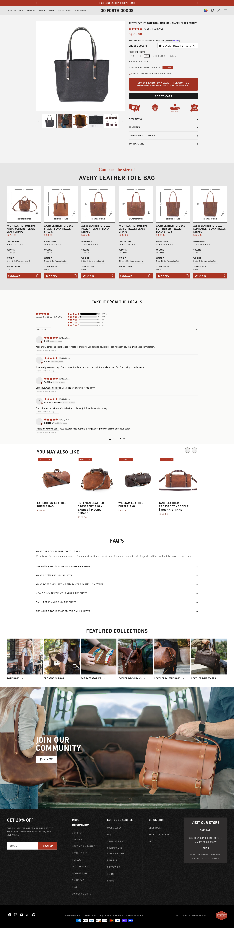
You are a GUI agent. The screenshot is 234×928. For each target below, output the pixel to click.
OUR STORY (80, 10)
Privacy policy (92, 915)
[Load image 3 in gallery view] (80, 121)
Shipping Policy (116, 841)
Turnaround (136, 143)
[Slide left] (39, 121)
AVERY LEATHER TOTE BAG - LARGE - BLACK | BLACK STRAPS (134, 228)
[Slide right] (122, 121)
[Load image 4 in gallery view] (96, 121)
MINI (133, 56)
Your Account (115, 827)
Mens (42, 10)
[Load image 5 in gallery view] (111, 121)
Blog (74, 887)
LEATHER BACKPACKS (130, 678)
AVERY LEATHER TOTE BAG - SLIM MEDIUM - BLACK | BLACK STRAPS (171, 228)
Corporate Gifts (81, 893)
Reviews (76, 859)
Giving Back (78, 880)
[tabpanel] (56, 486)
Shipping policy (135, 915)
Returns (112, 860)
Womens (31, 10)
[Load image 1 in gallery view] (49, 121)
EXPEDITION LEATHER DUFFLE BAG (51, 504)
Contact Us (113, 867)
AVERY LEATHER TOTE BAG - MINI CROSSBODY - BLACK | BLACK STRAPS (22, 228)
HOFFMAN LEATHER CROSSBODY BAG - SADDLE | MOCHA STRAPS (91, 508)
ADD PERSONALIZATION (139, 61)
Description (136, 119)
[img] (51, 337)
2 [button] (113, 438)
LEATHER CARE (79, 873)
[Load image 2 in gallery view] (65, 121)
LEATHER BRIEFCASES (204, 678)
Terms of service (113, 915)
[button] (206, 10)
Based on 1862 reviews (49, 316)
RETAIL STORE (79, 853)
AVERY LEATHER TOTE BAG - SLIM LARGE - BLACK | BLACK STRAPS (209, 228)
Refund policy (73, 915)
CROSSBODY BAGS (54, 678)
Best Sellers (15, 10)
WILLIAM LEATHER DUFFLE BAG (130, 504)
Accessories (65, 10)
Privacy (111, 880)
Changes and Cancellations (115, 851)
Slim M (161, 56)
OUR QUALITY (79, 839)
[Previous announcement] (37, 3)
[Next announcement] (197, 3)
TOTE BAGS (13, 678)
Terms (110, 874)
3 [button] (117, 438)
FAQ (109, 834)
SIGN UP (48, 846)
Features (134, 127)
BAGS (51, 10)
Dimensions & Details (142, 135)
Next (194, 450)
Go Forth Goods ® (195, 915)
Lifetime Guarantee (83, 846)
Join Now (46, 759)
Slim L (173, 56)
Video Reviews (80, 866)
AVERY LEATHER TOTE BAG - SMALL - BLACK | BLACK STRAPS (59, 228)
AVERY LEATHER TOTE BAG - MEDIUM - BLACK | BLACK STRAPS (96, 228)
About (152, 841)
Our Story (78, 832)
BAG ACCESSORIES (91, 678)
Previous (187, 450)
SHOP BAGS (155, 827)
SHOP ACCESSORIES (159, 834)
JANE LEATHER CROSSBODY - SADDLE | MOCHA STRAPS (174, 506)
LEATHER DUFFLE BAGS (167, 678)
